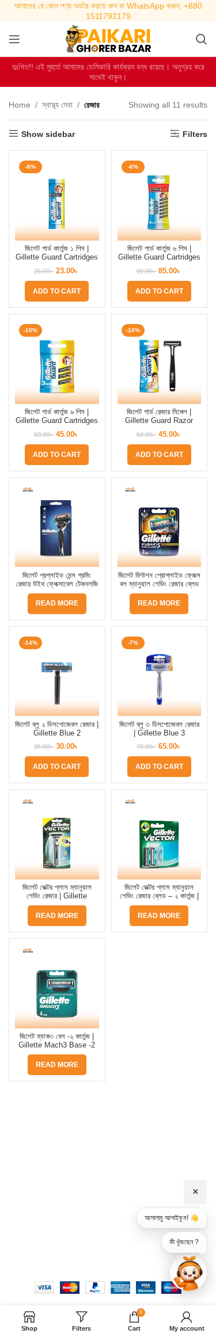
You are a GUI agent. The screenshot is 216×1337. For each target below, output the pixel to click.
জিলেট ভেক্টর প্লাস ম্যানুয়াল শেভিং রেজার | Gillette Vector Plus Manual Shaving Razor (57, 900)
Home (20, 104)
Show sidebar (48, 134)
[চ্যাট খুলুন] (188, 1272)
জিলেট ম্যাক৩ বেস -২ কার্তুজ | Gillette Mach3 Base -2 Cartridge (56, 1045)
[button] (57, 291)
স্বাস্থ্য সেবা (57, 104)
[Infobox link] (108, 11)
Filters (195, 134)
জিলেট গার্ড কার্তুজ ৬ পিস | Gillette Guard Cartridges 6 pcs (159, 257)
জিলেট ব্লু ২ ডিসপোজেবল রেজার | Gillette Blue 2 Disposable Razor (56, 733)
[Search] (201, 39)
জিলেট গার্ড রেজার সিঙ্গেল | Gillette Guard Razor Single (159, 420)
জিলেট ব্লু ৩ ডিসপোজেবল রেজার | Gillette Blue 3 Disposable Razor (159, 733)
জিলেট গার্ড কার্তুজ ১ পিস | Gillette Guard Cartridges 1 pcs (57, 257)
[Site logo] (108, 38)
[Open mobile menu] (14, 39)
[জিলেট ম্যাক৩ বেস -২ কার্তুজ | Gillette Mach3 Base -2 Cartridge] (57, 986)
